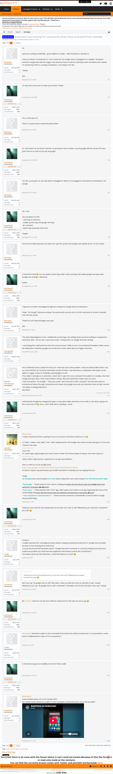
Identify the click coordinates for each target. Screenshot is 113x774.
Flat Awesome (7, 766)
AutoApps (14, 39)
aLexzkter (8, 584)
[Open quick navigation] (109, 32)
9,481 (18, 109)
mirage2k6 (8, 351)
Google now (17, 749)
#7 (109, 255)
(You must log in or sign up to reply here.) (98, 745)
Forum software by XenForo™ (19, 770)
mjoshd (7, 448)
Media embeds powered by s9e (10, 771)
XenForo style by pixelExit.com (30, 771)
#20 (108, 741)
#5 (109, 193)
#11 (108, 395)
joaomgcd (8, 99)
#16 (108, 589)
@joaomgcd (26, 434)
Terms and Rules (98, 770)
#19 (108, 675)
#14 (108, 519)
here (100, 762)
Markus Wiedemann (9, 382)
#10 (108, 352)
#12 (108, 413)
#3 (109, 130)
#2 (109, 97)
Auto (8, 3)
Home (6, 9)
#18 (108, 645)
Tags (3, 749)
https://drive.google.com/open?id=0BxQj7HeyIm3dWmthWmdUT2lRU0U (50, 467)
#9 (109, 330)
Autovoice (9, 749)
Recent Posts (17, 14)
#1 (109, 80)
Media (57, 9)
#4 (109, 160)
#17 (108, 613)
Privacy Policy (108, 770)
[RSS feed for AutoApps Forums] (110, 766)
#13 (108, 502)
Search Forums (6, 14)
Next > (18, 43)
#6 (109, 237)
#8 (109, 286)
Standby (25, 749)
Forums (16, 9)
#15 (108, 558)
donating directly (33, 24)
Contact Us (94, 766)
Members (46, 9)
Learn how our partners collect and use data (17, 28)
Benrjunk (27, 39)
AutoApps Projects (30, 9)
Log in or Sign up (85, 1)
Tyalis (6, 554)
